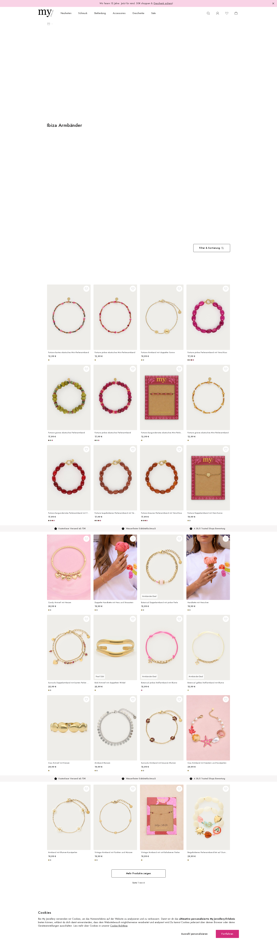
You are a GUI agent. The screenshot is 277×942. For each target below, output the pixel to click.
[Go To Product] (69, 317)
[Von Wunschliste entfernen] (86, 289)
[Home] (48, 24)
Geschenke (138, 13)
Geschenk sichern (163, 3)
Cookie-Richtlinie (118, 925)
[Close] (273, 3)
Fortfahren (227, 934)
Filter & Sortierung (209, 248)
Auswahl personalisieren (194, 934)
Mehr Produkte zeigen (138, 873)
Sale (153, 13)
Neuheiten (66, 13)
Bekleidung (100, 13)
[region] (138, 528)
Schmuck (82, 13)
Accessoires (119, 13)
